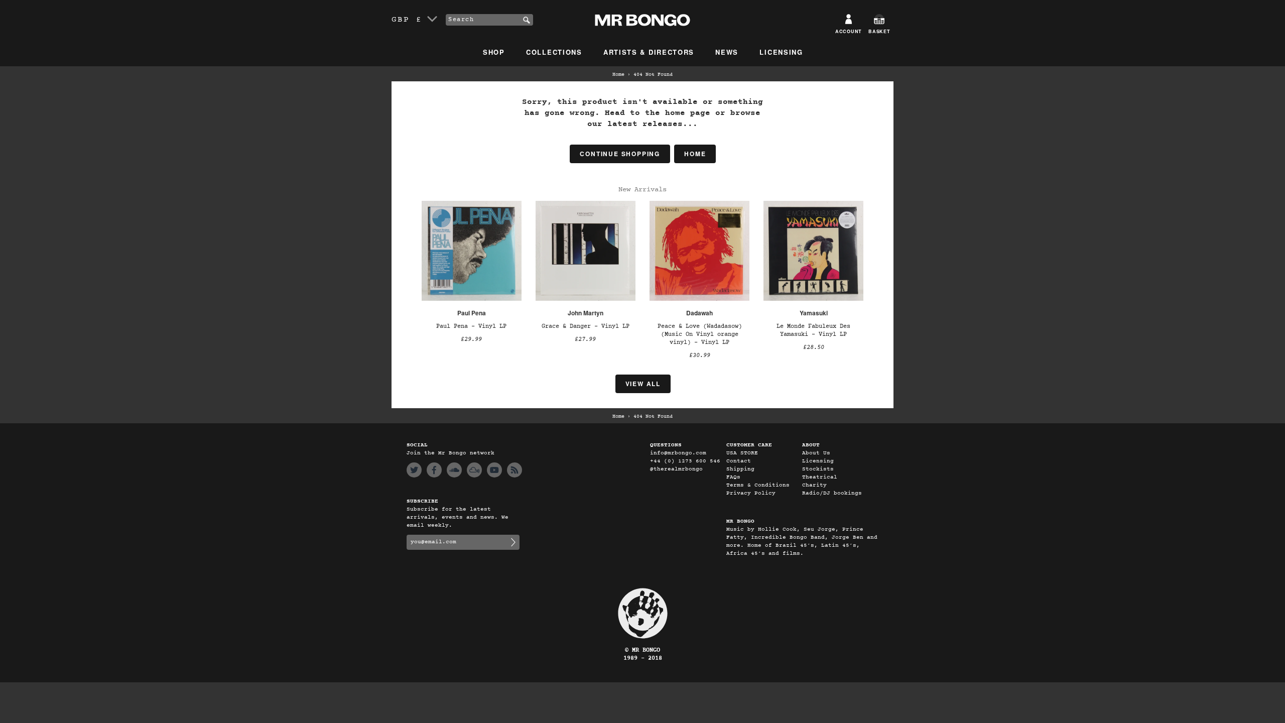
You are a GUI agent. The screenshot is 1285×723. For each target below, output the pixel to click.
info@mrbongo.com (678, 453)
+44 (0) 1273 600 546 (685, 461)
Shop (494, 52)
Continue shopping (620, 153)
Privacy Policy (751, 493)
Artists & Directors (648, 52)
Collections (554, 52)
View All (643, 383)
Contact (738, 461)
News (726, 52)
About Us (816, 453)
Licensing (781, 52)
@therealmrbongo (676, 469)
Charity (814, 485)
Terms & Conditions (758, 485)
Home (618, 74)
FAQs (733, 477)
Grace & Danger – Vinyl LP (585, 326)
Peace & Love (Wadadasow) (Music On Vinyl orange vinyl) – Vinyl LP (700, 334)
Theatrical (819, 477)
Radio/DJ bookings (832, 493)
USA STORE (742, 453)
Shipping (740, 469)
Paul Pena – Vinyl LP (471, 326)
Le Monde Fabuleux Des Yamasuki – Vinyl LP (813, 330)
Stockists (818, 469)
